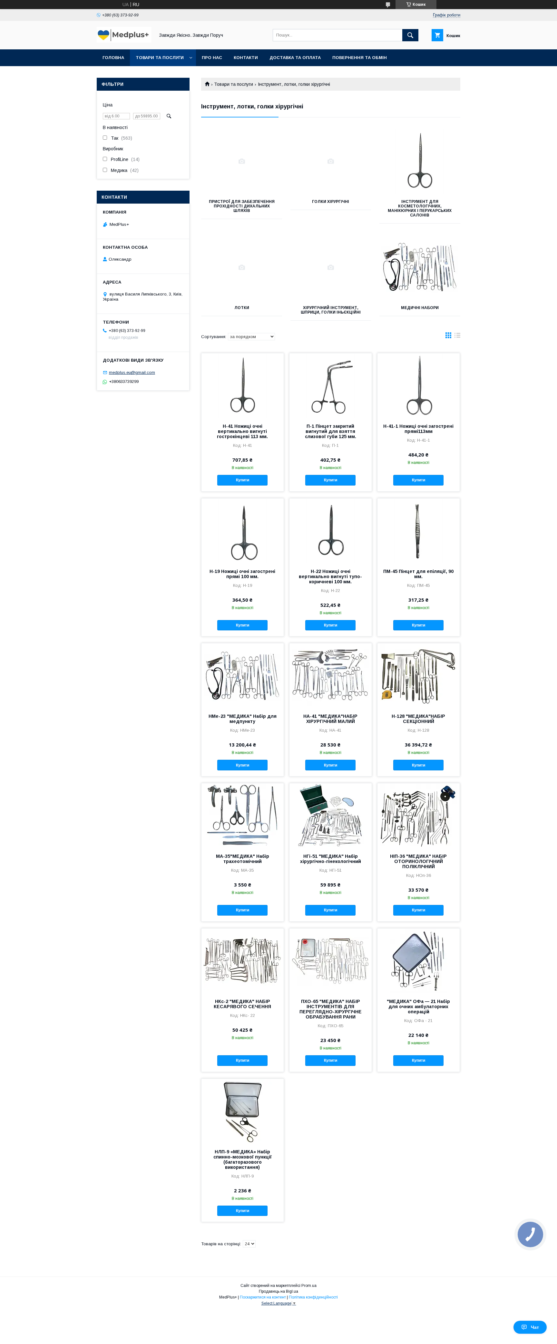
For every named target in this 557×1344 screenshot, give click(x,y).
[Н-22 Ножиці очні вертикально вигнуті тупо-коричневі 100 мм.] (330, 530)
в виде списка (457, 336)
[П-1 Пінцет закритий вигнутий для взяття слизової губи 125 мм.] (330, 385)
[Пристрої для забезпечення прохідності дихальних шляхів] (241, 161)
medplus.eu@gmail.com (132, 372)
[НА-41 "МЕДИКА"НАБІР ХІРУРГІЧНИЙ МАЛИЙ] (330, 675)
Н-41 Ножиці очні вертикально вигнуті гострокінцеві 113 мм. (242, 431)
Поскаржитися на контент (263, 1297)
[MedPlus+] (124, 41)
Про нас (212, 57)
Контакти (246, 57)
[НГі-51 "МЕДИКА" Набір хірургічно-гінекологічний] (330, 815)
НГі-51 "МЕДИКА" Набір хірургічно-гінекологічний (330, 859)
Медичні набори (420, 308)
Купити (242, 480)
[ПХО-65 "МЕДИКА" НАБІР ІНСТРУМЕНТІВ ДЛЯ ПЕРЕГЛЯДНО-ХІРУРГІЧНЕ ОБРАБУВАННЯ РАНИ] (330, 960)
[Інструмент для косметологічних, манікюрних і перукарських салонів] (419, 161)
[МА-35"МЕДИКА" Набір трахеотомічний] (242, 815)
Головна (113, 57)
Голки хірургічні (330, 201)
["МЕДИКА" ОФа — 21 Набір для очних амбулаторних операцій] (418, 960)
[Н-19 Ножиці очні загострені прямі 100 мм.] (242, 530)
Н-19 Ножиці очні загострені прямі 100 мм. (242, 574)
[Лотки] (241, 267)
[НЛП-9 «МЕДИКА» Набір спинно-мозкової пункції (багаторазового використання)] (242, 1111)
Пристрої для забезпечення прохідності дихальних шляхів (242, 206)
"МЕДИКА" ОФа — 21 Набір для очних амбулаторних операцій (418, 1006)
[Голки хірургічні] (330, 161)
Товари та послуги (160, 57)
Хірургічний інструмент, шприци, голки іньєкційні (331, 310)
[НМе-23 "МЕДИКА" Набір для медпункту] (242, 675)
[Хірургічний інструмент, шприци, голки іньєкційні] (330, 267)
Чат (535, 1327)
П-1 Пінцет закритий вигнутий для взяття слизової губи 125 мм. (330, 431)
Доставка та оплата (295, 57)
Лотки (241, 308)
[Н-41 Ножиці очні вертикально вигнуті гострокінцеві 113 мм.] (242, 385)
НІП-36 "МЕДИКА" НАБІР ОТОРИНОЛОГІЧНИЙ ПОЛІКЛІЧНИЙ (418, 861)
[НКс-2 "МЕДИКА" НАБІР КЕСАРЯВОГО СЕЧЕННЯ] (242, 960)
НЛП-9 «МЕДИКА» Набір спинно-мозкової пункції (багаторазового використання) (242, 1159)
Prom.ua (309, 1285)
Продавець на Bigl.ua (278, 1291)
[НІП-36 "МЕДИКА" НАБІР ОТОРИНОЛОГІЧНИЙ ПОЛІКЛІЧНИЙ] (418, 815)
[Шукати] (410, 35)
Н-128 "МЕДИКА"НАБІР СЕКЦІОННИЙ (418, 719)
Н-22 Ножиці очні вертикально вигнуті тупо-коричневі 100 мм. (330, 576)
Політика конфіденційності (313, 1297)
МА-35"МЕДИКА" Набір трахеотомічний (242, 859)
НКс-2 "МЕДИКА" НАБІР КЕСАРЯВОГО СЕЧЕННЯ (242, 1004)
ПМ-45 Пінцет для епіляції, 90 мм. (418, 574)
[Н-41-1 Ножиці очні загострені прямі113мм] (418, 385)
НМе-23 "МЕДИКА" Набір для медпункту (243, 719)
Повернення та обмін (359, 57)
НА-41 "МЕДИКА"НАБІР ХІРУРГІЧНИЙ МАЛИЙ (330, 719)
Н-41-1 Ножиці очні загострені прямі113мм (418, 429)
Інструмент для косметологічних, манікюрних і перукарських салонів (420, 208)
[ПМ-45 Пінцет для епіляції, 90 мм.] (418, 530)
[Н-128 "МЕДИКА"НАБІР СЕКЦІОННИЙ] (418, 675)
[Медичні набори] (419, 267)
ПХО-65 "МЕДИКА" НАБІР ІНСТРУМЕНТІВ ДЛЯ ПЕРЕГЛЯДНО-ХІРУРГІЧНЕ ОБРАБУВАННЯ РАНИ (330, 1009)
